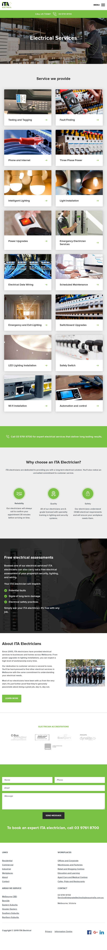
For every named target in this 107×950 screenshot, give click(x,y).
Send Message (53, 815)
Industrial (6, 869)
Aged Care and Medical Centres (73, 877)
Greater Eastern (9, 909)
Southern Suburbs (10, 913)
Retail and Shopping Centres (71, 869)
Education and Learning (69, 873)
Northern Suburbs (10, 917)
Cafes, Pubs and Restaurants (71, 881)
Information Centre (63, 931)
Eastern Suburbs (10, 905)
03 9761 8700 (65, 14)
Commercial (7, 865)
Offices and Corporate (68, 860)
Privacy (48, 931)
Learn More (11, 698)
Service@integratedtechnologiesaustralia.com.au (81, 897)
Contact (5, 881)
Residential (7, 860)
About (5, 877)
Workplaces (7, 873)
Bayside (6, 900)
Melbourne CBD (9, 896)
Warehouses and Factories (70, 865)
